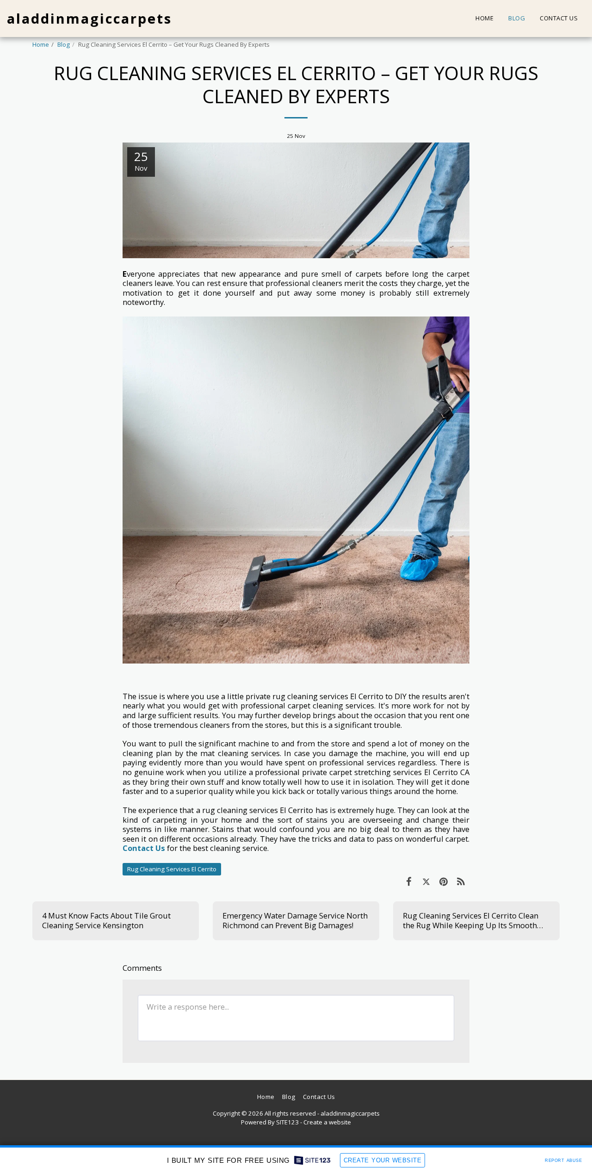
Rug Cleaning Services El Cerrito (171, 869)
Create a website (327, 1122)
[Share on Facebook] (408, 881)
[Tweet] (426, 881)
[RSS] (460, 881)
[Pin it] (443, 881)
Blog (63, 44)
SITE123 (287, 1122)
